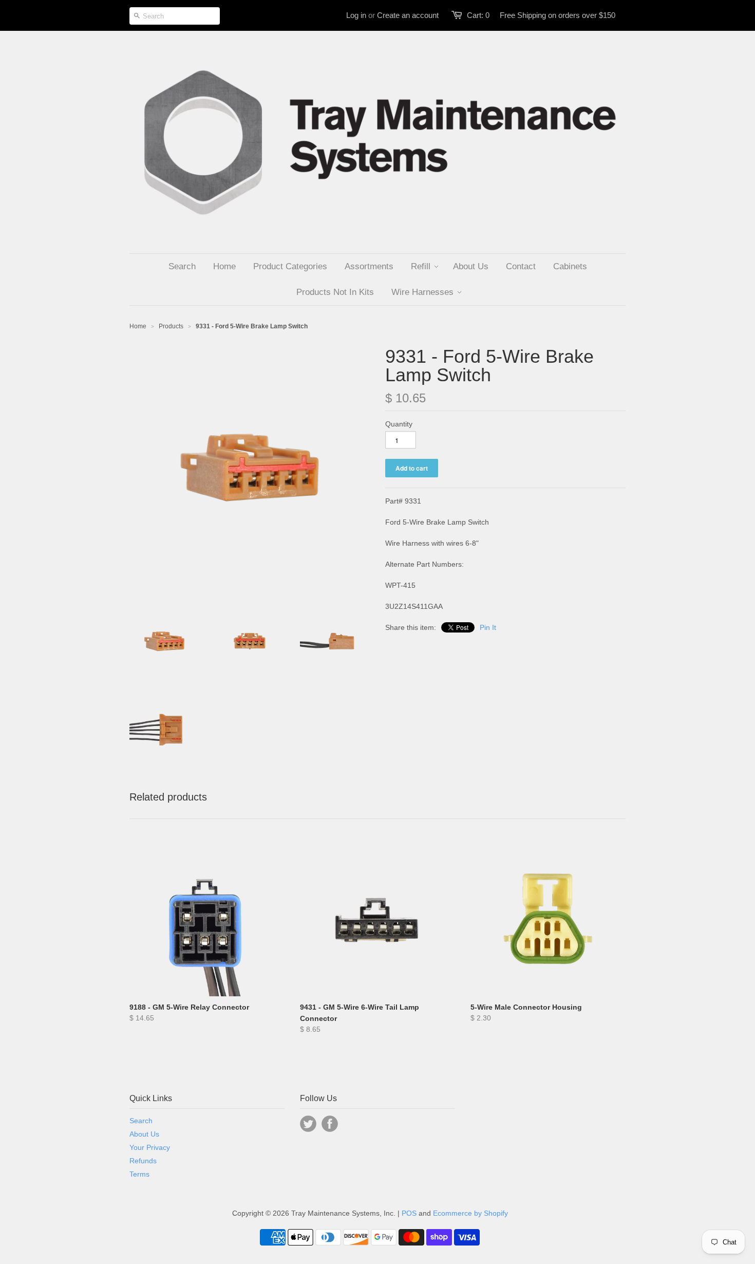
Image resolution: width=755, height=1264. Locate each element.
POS (409, 1213)
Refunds (143, 1161)
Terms (139, 1174)
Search (141, 1121)
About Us (144, 1134)
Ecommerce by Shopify (470, 1213)
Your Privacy (149, 1147)
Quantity (398, 424)
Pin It (488, 627)
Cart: (478, 15)
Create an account (408, 15)
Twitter (308, 1124)
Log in (356, 15)
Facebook (330, 1124)
